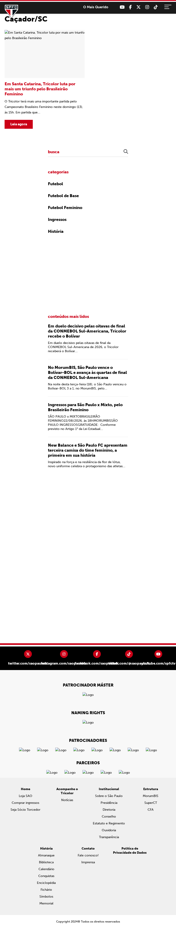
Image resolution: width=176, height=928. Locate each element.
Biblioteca (46, 862)
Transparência (109, 837)
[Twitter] (138, 7)
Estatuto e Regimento (109, 823)
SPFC (11, 11)
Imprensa (88, 862)
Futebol (55, 183)
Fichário (46, 890)
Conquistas (46, 876)
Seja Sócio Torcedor (25, 810)
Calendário (46, 869)
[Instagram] (147, 7)
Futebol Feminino (65, 207)
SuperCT (150, 803)
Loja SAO (25, 796)
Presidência (109, 803)
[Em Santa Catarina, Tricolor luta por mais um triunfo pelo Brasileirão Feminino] (45, 79)
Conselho (109, 816)
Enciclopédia (46, 883)
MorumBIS (150, 796)
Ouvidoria (109, 830)
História (55, 231)
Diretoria (109, 810)
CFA (151, 810)
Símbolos (46, 896)
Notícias (67, 800)
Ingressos (57, 219)
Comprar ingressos (25, 803)
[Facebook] (130, 7)
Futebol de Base (63, 195)
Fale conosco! (88, 855)
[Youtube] (122, 7)
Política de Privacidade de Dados (130, 851)
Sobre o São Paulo (109, 796)
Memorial (46, 903)
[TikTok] (156, 7)
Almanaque (46, 855)
